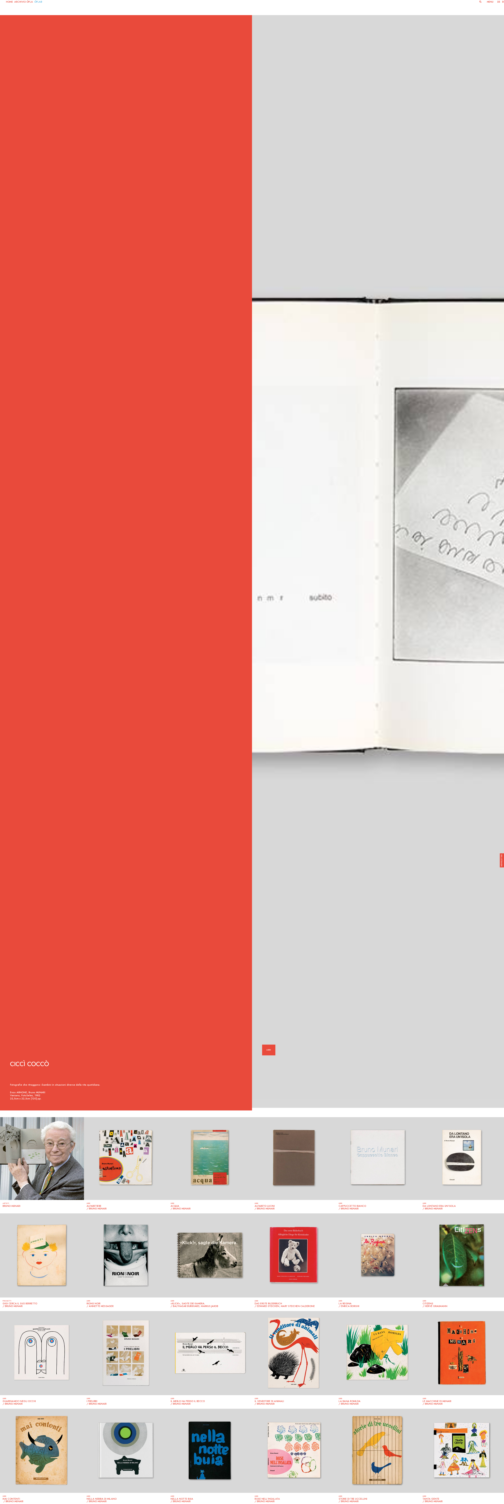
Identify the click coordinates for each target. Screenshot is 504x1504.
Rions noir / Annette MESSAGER (100, 1304)
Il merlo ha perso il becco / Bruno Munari (188, 1402)
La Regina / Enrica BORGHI (349, 1304)
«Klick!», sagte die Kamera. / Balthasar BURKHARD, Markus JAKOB (194, 1304)
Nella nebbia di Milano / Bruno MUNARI (102, 1500)
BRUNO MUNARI (11, 1206)
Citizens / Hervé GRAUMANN (435, 1304)
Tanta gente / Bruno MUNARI (433, 1500)
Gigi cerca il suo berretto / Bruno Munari (20, 1304)
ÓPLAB (38, 2)
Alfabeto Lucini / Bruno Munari (265, 1207)
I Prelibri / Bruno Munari (97, 1402)
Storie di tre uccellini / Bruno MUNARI (353, 1500)
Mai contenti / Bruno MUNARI (13, 1500)
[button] (480, 2)
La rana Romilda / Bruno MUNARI (350, 1402)
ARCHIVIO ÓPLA (24, 2)
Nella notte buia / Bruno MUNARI (182, 1500)
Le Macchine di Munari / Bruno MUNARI (437, 1402)
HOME (10, 2)
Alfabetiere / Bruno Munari (97, 1207)
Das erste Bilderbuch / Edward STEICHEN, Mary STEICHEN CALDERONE (285, 1304)
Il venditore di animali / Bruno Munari (269, 1402)
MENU (490, 2)
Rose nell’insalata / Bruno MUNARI (267, 1500)
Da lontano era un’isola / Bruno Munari (439, 1207)
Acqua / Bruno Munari (181, 1207)
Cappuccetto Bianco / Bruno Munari (352, 1207)
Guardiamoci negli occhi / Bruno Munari (19, 1402)
